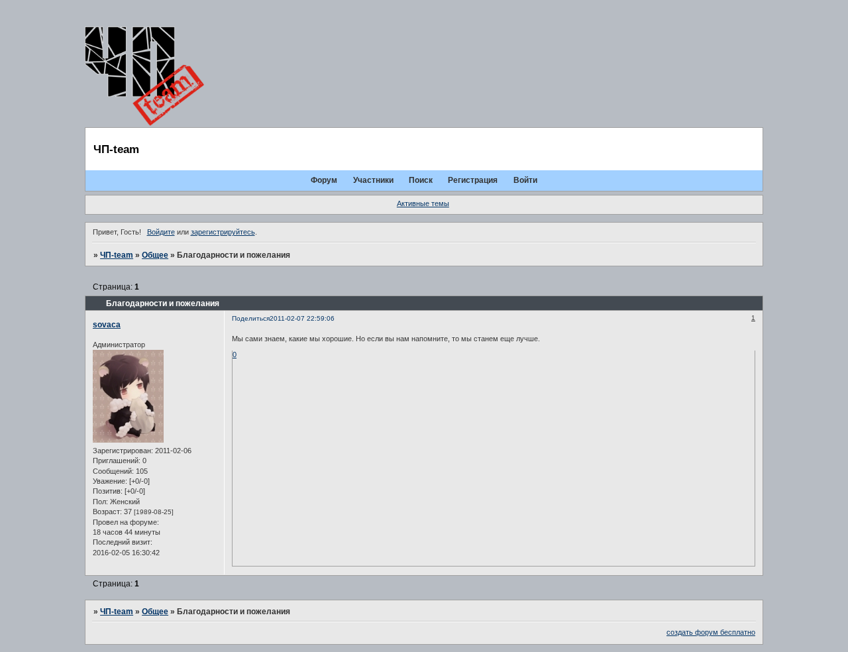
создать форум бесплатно (710, 632)
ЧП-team (116, 255)
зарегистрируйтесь (223, 232)
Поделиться (251, 318)
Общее (155, 255)
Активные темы (423, 203)
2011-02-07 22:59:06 (302, 318)
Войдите (161, 232)
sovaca (107, 324)
